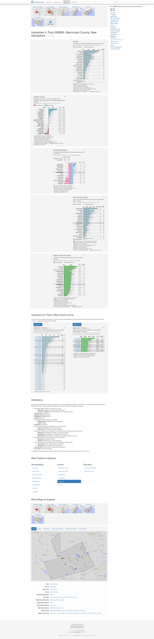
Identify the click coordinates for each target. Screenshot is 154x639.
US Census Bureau (80, 630)
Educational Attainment (90, 468)
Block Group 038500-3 (80, 610)
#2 (64, 96)
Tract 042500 (97, 613)
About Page (86, 451)
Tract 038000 (60, 613)
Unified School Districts (57, 529)
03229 (55, 597)
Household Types (36, 478)
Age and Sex (35, 471)
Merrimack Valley (60, 600)
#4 (103, 197)
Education (74, 2)
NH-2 (51, 602)
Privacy (81, 624)
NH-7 (51, 605)
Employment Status (63, 471)
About (72, 624)
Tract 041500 (90, 613)
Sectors (60, 485)
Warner (52, 592)
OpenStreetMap (77, 632)
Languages (35, 491)
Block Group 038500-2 (68, 610)
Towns (39, 529)
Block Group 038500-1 (56, 610)
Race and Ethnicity (37, 474)
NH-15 (55, 605)
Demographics (57, 2)
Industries (61, 481)
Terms (76, 624)
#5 (84, 255)
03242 (59, 597)
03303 (74, 597)
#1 (103, 41)
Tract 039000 (68, 613)
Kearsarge (52, 600)
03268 (67, 597)
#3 (84, 149)
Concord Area (53, 589)
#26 (103, 327)
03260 (63, 597)
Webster (56, 592)
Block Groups (82, 529)
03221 (51, 597)
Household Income (63, 468)
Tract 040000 (75, 613)
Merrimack (52, 586)
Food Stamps (62, 474)
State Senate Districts (71, 529)
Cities (33, 529)
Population (35, 468)
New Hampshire (54, 584)
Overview (48, 2)
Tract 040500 (83, 613)
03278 (71, 597)
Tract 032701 (53, 613)
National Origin (36, 485)
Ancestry (34, 488)
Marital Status (35, 481)
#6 (64, 327)
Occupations (62, 478)
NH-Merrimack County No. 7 (57, 608)
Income (66, 2)
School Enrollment (89, 471)
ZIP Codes (46, 529)
